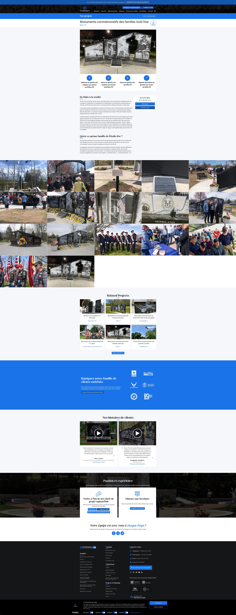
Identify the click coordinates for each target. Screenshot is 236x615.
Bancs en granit (84, 575)
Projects (108, 586)
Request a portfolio (138, 562)
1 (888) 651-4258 (148, 7)
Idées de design (112, 11)
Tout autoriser (158, 602)
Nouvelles (108, 575)
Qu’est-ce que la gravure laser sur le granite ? (112, 578)
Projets (103, 11)
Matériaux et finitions (85, 591)
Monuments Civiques (85, 572)
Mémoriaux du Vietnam (86, 567)
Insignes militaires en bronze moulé (85, 578)
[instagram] (118, 533)
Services (121, 11)
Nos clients (109, 555)
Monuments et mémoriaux (87, 557)
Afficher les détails (134, 612)
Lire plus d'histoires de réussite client (92, 392)
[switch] (103, 613)
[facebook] (114, 533)
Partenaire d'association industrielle (143, 578)
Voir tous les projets (149, 16)
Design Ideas (109, 591)
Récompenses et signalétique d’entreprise (88, 581)
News (107, 596)
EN (155, 7)
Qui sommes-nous (110, 550)
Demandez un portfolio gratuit (131, 7)
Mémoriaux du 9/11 (85, 569)
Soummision (92, 509)
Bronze (82, 559)
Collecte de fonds (132, 11)
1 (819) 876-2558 (141, 554)
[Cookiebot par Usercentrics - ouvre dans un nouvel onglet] (75, 613)
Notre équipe (109, 553)
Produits (96, 11)
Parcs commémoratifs (86, 564)
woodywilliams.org (145, 100)
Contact (150, 11)
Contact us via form (140, 558)
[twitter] (122, 533)
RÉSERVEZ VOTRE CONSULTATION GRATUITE (99, 512)
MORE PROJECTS (118, 353)
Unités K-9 (82, 589)
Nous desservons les (139, 597)
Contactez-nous (145, 107)
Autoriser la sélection (158, 607)
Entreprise (142, 11)
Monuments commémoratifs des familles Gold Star (87, 585)
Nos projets (145, 104)
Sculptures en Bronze (86, 562)
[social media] (131, 572)
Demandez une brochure (137, 508)
